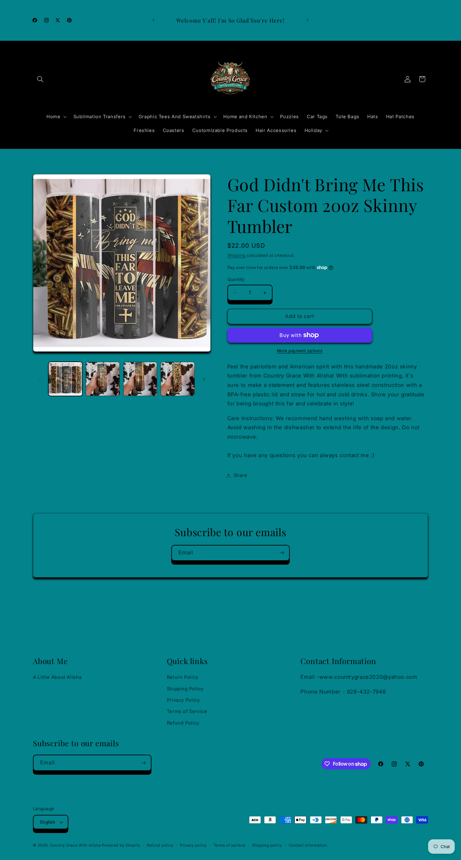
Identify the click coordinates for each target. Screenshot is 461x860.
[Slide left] (40, 379)
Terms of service (230, 845)
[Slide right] (204, 379)
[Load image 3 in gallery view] (140, 379)
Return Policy (183, 677)
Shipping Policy (185, 689)
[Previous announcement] (153, 20)
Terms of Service (187, 711)
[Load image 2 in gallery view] (103, 379)
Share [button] (240, 475)
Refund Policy (183, 723)
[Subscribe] (282, 553)
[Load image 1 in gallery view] (65, 379)
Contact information (308, 845)
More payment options (300, 350)
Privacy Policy (183, 700)
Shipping (236, 255)
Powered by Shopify (121, 845)
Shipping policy (267, 845)
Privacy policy (193, 845)
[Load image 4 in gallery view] (178, 379)
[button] (40, 79)
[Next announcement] (308, 20)
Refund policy (160, 845)
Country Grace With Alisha (75, 845)
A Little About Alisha (57, 677)
